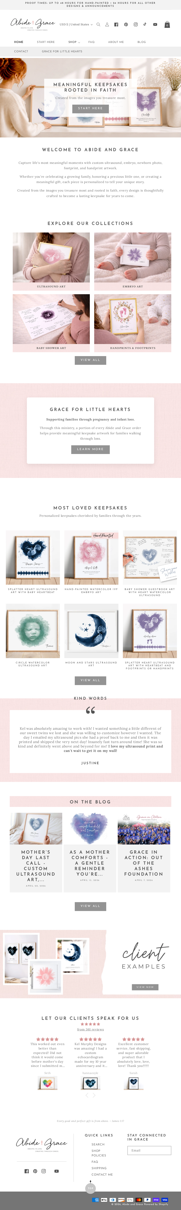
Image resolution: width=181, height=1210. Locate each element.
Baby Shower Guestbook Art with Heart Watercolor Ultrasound (150, 592)
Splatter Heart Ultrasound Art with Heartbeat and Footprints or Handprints (150, 666)
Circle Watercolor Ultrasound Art (33, 664)
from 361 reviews (90, 1029)
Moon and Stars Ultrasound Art (91, 664)
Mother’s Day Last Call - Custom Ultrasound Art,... (36, 866)
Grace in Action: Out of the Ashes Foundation (144, 863)
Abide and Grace (132, 1204)
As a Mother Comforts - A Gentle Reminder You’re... (90, 863)
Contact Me (102, 1174)
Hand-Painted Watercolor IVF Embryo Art (91, 591)
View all (90, 360)
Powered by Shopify (156, 1204)
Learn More (90, 449)
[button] (72, 42)
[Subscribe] (149, 1161)
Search (98, 1144)
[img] (90, 1024)
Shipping (99, 1168)
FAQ (95, 1162)
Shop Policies (99, 1153)
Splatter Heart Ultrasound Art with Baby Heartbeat (33, 591)
